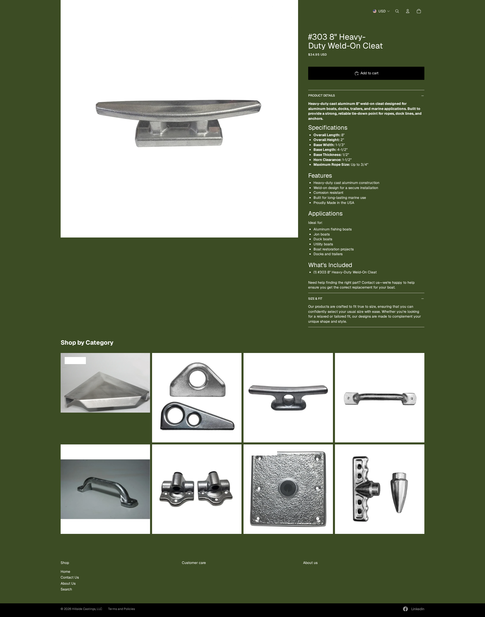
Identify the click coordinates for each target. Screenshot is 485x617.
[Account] (407, 11)
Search (66, 589)
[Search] (397, 11)
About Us (68, 583)
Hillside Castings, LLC (87, 609)
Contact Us (70, 577)
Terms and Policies (121, 609)
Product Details (321, 95)
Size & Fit (315, 299)
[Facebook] (405, 609)
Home (65, 571)
